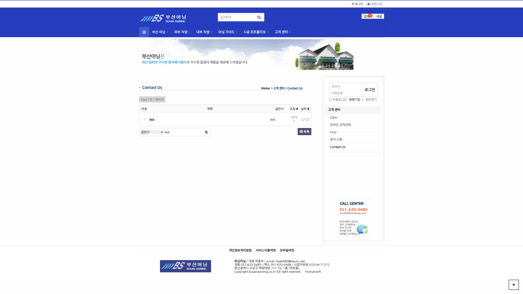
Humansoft (313, 271)
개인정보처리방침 (240, 250)
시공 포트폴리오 (255, 32)
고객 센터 (281, 32)
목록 (306, 131)
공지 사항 (336, 139)
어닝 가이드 (226, 32)
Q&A (333, 117)
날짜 (304, 108)
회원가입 (376, 4)
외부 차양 (180, 32)
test (151, 119)
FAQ (333, 132)
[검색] (259, 17)
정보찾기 (371, 99)
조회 (293, 108)
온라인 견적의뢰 (340, 124)
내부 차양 (202, 32)
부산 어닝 (158, 32)
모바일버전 (287, 250)
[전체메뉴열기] (144, 32)
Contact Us (337, 146)
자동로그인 (340, 99)
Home (265, 88)
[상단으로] (514, 285)
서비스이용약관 (266, 250)
